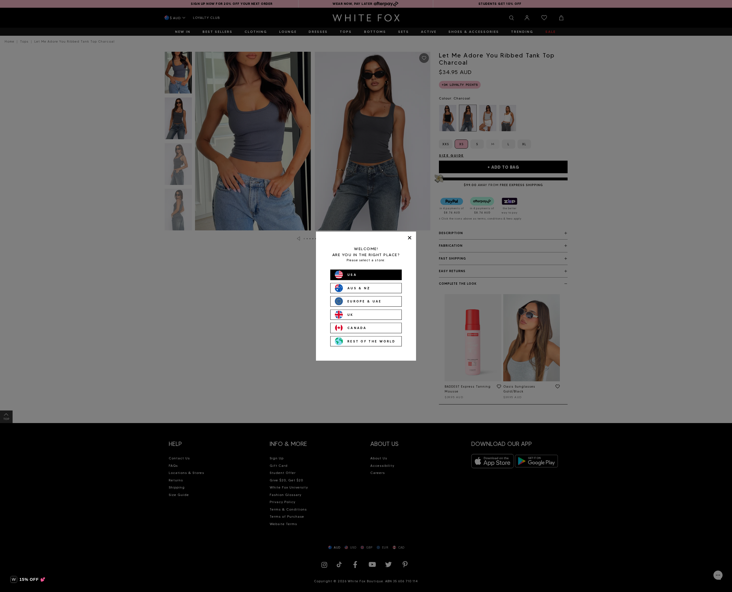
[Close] (409, 237)
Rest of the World (371, 341)
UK (350, 314)
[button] (28, 579)
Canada (357, 328)
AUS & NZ (358, 288)
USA (352, 275)
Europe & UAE (364, 301)
